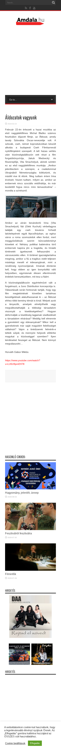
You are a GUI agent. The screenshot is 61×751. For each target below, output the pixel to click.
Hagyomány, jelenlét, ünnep (22, 492)
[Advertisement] (30, 60)
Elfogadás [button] (35, 743)
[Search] (53, 2)
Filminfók (10, 574)
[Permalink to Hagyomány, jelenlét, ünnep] (30, 488)
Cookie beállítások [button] (15, 743)
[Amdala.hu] (30, 23)
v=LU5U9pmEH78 (14, 364)
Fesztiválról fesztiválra (18, 533)
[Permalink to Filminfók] (30, 570)
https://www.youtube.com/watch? (22, 360)
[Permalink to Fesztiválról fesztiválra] (30, 529)
